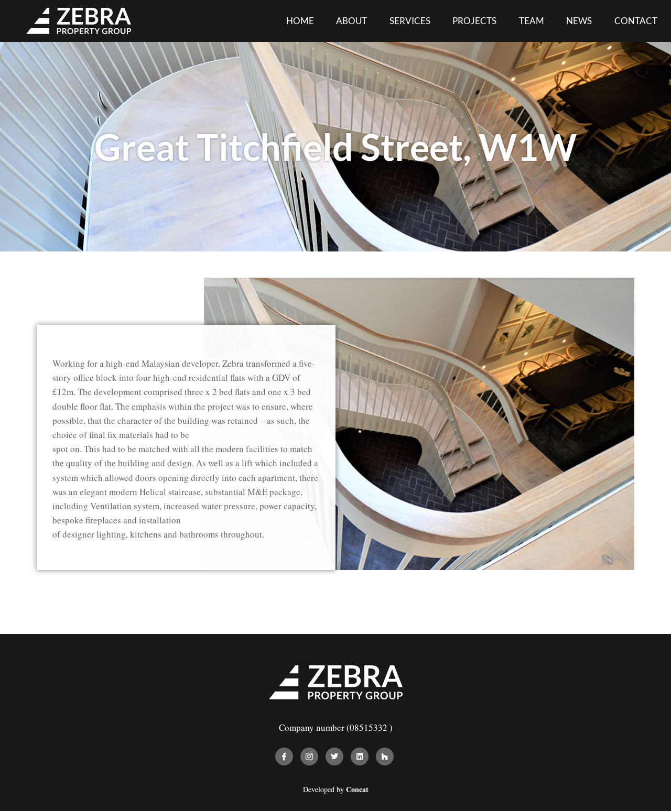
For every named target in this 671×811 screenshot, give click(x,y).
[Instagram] (309, 756)
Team (531, 20)
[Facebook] (284, 756)
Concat (357, 789)
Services (409, 20)
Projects (474, 20)
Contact (635, 20)
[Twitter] (334, 756)
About (351, 20)
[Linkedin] (360, 756)
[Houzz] (385, 756)
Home (300, 20)
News (579, 20)
